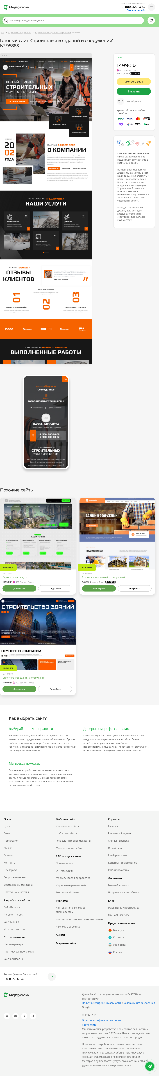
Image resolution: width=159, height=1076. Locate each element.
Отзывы (8, 855)
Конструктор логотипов (122, 862)
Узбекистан (120, 944)
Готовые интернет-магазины (73, 840)
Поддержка (10, 870)
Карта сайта (89, 1025)
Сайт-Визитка (12, 907)
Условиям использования (139, 1003)
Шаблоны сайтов (66, 833)
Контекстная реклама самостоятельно (79, 919)
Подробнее (55, 588)
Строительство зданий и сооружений (103, 577)
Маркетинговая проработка (73, 878)
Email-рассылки (117, 855)
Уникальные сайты (67, 826)
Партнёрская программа (19, 951)
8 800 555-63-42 (134, 7)
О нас (7, 833)
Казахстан (119, 937)
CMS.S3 (8, 848)
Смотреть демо (134, 81)
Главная (113, 826)
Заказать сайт (136, 10)
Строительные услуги (14, 577)
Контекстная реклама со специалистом (71, 910)
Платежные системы (16, 892)
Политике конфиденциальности (101, 1003)
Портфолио (11, 840)
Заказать (134, 91)
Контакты (9, 862)
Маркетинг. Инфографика (123, 907)
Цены (7, 826)
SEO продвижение (68, 856)
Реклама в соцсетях (68, 926)
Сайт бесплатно (13, 959)
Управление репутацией (71, 885)
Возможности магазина (18, 884)
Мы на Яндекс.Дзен (119, 915)
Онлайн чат (115, 848)
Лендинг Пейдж (13, 914)
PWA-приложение (119, 870)
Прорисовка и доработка (123, 892)
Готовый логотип (118, 885)
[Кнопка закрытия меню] (156, 2)
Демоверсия (19, 588)
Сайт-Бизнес (11, 922)
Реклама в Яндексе (119, 833)
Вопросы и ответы (15, 877)
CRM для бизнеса (118, 840)
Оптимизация (64, 870)
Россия (117, 952)
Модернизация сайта (69, 848)
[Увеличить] (70, 556)
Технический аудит (67, 892)
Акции (60, 935)
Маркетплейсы (66, 943)
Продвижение (64, 863)
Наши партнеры (13, 944)
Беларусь (118, 930)
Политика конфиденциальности (101, 1020)
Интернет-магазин (15, 929)
